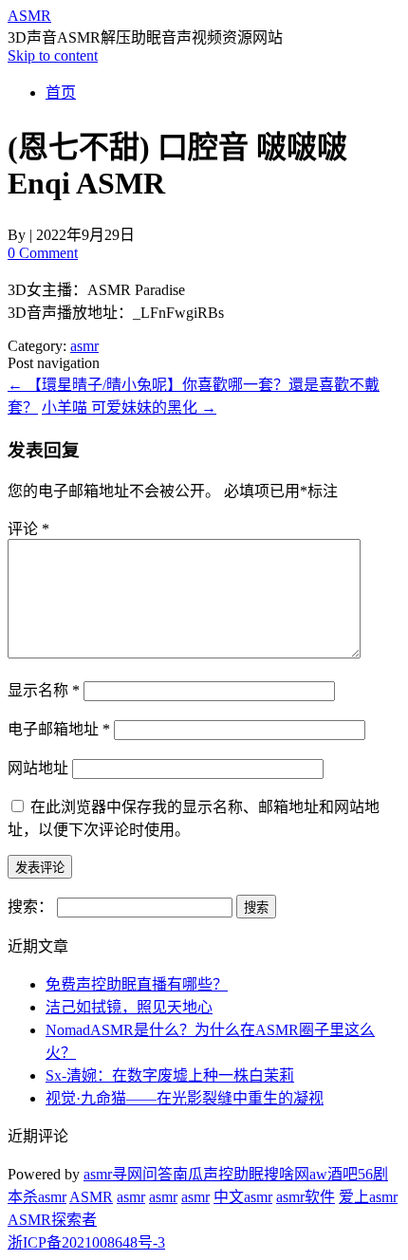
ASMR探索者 (52, 1220)
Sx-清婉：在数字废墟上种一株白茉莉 (170, 1075)
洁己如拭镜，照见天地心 (129, 1007)
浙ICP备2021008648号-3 (86, 1242)
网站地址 (38, 768)
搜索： (30, 907)
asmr (84, 346)
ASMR (29, 16)
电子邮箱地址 (59, 729)
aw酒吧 (333, 1174)
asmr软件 (305, 1197)
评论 (28, 529)
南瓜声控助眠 (218, 1174)
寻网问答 (142, 1174)
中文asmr (242, 1197)
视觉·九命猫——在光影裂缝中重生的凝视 (185, 1098)
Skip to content (53, 55)
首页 (61, 92)
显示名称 (44, 690)
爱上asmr (368, 1197)
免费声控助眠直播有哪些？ (137, 984)
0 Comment (43, 253)
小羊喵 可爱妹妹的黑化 (129, 407)
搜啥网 (286, 1174)
